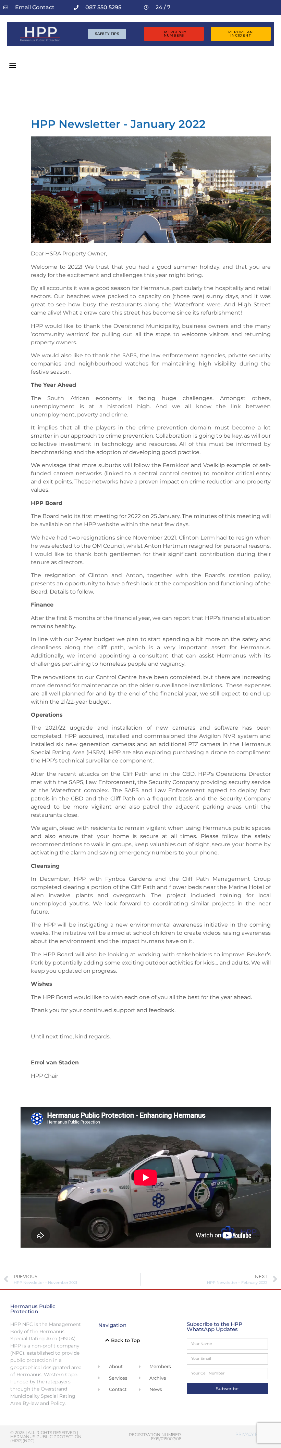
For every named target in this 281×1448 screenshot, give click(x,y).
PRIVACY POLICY (253, 1434)
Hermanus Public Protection (33, 1309)
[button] (12, 65)
